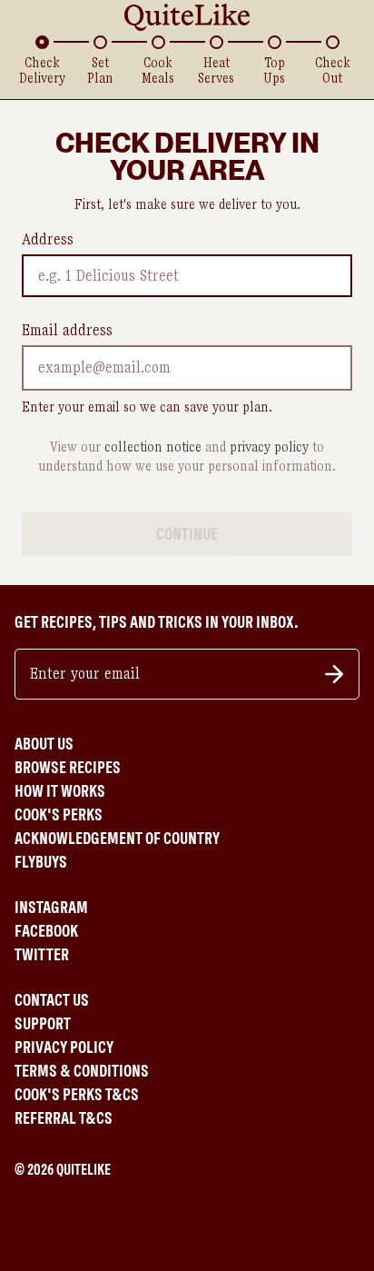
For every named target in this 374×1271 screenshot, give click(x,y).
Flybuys (41, 862)
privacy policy (269, 447)
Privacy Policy (64, 1047)
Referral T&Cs (64, 1118)
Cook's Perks (59, 815)
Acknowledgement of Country (117, 838)
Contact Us (52, 1000)
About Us (44, 744)
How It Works (60, 791)
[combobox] (40, 276)
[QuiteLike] (187, 17)
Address (48, 240)
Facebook (46, 931)
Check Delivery (42, 70)
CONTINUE (187, 533)
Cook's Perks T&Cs (77, 1095)
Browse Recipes (68, 768)
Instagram (51, 907)
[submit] (334, 674)
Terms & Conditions (82, 1071)
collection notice (153, 447)
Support (43, 1024)
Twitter (42, 955)
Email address (67, 330)
